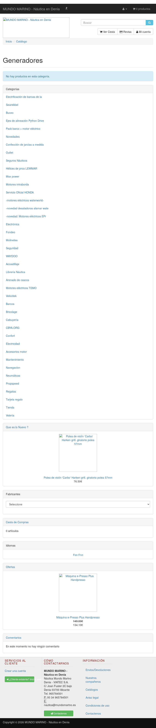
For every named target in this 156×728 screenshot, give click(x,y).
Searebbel (12, 105)
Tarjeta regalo (14, 399)
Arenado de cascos (17, 280)
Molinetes (12, 240)
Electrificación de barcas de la (24, 97)
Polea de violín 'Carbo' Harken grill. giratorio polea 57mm (78, 477)
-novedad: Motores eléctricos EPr (26, 216)
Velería (10, 415)
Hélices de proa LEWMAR (21, 168)
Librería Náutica (15, 272)
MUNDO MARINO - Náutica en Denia (31, 8)
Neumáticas (13, 375)
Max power (12, 176)
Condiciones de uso (97, 705)
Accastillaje (12, 264)
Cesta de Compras (17, 522)
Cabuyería (12, 320)
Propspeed (12, 383)
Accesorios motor (16, 351)
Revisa (127, 32)
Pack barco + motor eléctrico (23, 128)
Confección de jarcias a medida (25, 144)
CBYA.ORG (12, 328)
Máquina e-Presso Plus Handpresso (78, 617)
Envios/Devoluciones (98, 670)
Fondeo (10, 232)
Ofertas (10, 567)
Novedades (13, 136)
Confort (10, 336)
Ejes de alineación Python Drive (25, 121)
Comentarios (13, 637)
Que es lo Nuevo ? (17, 427)
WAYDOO (12, 256)
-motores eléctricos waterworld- (25, 200)
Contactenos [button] (60, 713)
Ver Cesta (108, 32)
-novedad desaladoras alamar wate (27, 208)
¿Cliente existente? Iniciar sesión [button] (21, 679)
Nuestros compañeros (93, 679)
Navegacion (13, 367)
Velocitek (11, 296)
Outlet (9, 152)
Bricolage (11, 312)
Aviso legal (92, 697)
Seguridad (12, 248)
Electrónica (12, 224)
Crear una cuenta (15, 671)
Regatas (11, 391)
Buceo (10, 113)
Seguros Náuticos (16, 160)
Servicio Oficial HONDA (20, 192)
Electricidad (13, 344)
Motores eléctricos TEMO (21, 288)
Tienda (10, 407)
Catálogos (92, 689)
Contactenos (93, 713)
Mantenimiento (15, 359)
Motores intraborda (17, 184)
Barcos (10, 304)
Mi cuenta (144, 32)
